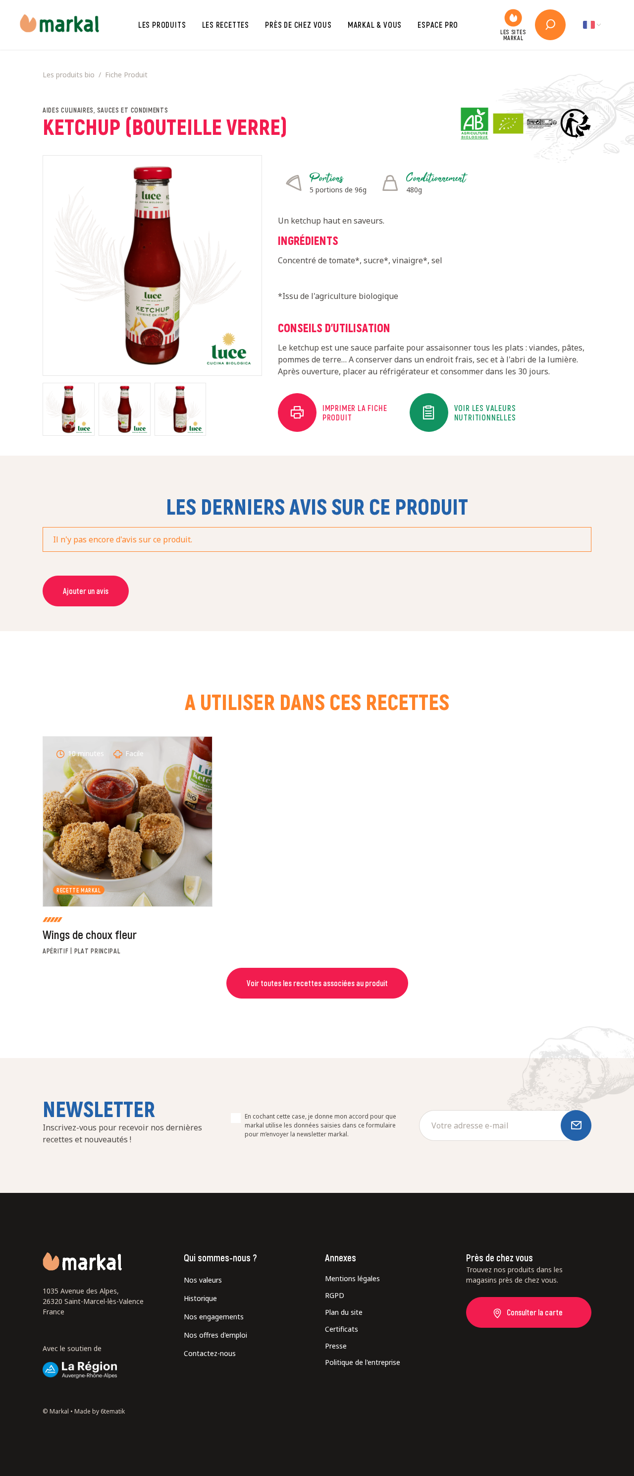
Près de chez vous (298, 24)
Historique (200, 1298)
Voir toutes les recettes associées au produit (317, 983)
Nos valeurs (203, 1280)
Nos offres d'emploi (215, 1335)
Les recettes (226, 24)
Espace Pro (438, 24)
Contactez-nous (210, 1353)
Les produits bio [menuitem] (69, 74)
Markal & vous (375, 24)
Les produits (162, 24)
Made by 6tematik (99, 1411)
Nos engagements (214, 1316)
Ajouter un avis (85, 590)
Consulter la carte (535, 1312)
